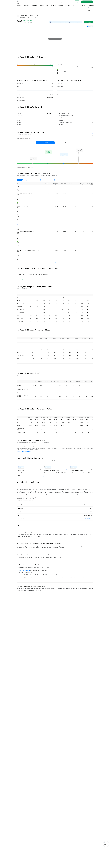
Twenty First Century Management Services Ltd (29, 250)
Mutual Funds (45, 1)
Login (77, 1)
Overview (20, 179)
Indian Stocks (34, 1)
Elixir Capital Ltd (22, 217)
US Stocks (28, 1)
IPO (50, 1)
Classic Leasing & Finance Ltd (25, 193)
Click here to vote (88, 518)
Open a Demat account (24, 570)
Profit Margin (45, 179)
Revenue (38, 179)
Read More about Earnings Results (24, 451)
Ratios (52, 179)
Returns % (31, 179)
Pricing (60, 1)
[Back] (17, 10)
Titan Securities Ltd (23, 206)
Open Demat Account (87, 1)
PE (25, 179)
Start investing (88, 22)
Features (55, 1)
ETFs (40, 1)
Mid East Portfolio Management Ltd (26, 231)
